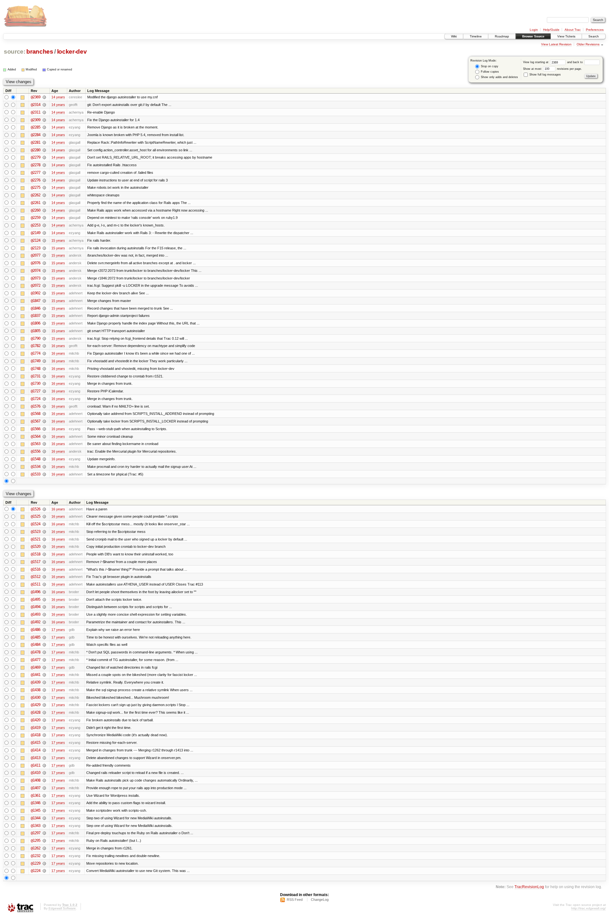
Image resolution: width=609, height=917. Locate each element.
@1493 (35, 614)
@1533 (35, 474)
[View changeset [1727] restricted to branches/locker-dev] (44, 391)
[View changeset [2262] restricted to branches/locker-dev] (44, 195)
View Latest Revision (556, 44)
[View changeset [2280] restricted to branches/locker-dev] (44, 150)
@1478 (35, 652)
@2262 (35, 195)
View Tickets (566, 36)
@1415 (35, 742)
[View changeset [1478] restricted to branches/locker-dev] (44, 652)
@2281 (35, 142)
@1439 (35, 682)
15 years (58, 240)
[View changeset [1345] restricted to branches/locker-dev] (44, 810)
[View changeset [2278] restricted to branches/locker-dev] (44, 165)
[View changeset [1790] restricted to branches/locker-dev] (44, 338)
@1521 (35, 539)
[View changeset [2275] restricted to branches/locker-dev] (44, 187)
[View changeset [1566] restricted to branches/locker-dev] (44, 429)
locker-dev (72, 51)
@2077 (35, 255)
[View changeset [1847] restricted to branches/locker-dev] (44, 300)
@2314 (35, 104)
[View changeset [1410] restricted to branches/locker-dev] (44, 772)
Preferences (595, 29)
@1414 (35, 750)
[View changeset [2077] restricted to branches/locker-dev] (44, 255)
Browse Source (533, 36)
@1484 (35, 644)
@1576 (35, 406)
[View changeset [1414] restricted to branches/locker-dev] (44, 750)
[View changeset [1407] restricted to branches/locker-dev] (44, 788)
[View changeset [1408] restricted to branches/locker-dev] (44, 780)
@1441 (35, 674)
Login (534, 29)
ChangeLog (320, 899)
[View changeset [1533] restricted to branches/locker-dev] (44, 474)
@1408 (35, 780)
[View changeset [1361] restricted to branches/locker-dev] (44, 795)
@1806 (35, 323)
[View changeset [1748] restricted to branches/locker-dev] (44, 368)
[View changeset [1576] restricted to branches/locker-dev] (44, 406)
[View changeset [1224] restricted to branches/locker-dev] (44, 870)
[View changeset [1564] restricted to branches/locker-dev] (44, 436)
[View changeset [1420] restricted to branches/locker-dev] (44, 720)
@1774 (35, 353)
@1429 (35, 705)
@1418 (35, 735)
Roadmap (502, 36)
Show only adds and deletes (499, 77)
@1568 (35, 413)
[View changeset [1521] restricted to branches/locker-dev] (44, 539)
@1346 (35, 803)
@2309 (35, 120)
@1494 (35, 607)
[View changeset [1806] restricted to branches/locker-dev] (44, 323)
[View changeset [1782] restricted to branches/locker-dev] (44, 346)
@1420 (35, 720)
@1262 (35, 848)
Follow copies (489, 71)
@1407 (35, 788)
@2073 (35, 278)
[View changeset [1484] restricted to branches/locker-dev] (44, 644)
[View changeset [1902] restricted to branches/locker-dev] (44, 293)
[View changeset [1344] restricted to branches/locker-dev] (44, 818)
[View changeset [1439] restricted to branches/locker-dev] (44, 682)
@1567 (35, 421)
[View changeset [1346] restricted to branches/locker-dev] (44, 803)
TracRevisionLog (529, 887)
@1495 (35, 599)
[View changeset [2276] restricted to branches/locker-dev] (44, 180)
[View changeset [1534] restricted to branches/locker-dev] (44, 466)
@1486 (35, 629)
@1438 (35, 690)
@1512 (35, 576)
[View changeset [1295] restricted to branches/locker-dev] (44, 840)
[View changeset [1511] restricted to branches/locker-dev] (44, 584)
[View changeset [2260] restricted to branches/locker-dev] (44, 210)
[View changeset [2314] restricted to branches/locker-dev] (44, 104)
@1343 (35, 825)
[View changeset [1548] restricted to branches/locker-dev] (44, 459)
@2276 (35, 180)
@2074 (35, 270)
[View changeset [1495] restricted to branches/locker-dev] (44, 599)
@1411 (35, 765)
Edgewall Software (62, 908)
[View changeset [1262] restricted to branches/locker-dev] (44, 848)
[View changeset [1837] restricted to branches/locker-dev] (44, 315)
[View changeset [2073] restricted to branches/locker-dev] (44, 278)
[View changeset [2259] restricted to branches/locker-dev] (44, 217)
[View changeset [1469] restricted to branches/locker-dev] (44, 667)
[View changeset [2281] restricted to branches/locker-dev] (44, 142)
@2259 (35, 217)
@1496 (35, 592)
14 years (58, 97)
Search (593, 36)
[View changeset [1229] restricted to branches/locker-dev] (44, 863)
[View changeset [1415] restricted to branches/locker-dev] (44, 742)
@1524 (35, 524)
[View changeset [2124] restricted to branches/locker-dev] (44, 240)
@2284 (35, 135)
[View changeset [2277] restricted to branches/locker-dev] (44, 172)
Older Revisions (588, 44)
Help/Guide (551, 29)
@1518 (35, 554)
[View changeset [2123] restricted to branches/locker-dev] (44, 248)
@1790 (35, 338)
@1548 (35, 459)
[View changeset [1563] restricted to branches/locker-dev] (44, 444)
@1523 (35, 531)
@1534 (35, 466)
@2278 (35, 165)
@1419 (35, 727)
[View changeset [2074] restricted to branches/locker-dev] (44, 270)
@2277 (35, 172)
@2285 (35, 127)
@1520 (35, 546)
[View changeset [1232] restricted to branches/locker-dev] (44, 856)
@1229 (35, 863)
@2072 (35, 285)
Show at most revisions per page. (552, 68)
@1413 (35, 758)
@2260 (35, 210)
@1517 (35, 562)
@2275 (35, 187)
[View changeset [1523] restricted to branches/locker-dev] (44, 531)
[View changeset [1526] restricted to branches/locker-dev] (44, 509)
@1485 (35, 637)
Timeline (476, 36)
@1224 (35, 870)
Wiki (454, 36)
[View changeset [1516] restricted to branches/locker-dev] (44, 569)
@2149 (35, 233)
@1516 (35, 569)
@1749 (35, 361)
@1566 (35, 429)
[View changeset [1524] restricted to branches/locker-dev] (44, 524)
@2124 (35, 240)
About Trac (573, 29)
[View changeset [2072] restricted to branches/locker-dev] (44, 285)
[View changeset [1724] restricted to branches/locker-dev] (44, 398)
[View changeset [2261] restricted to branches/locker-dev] (44, 202)
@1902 (35, 293)
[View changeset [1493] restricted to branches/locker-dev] (44, 614)
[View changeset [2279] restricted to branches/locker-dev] (44, 157)
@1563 (35, 444)
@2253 (35, 225)
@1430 (35, 697)
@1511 (35, 584)
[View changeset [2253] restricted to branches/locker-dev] (44, 225)
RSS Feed (295, 899)
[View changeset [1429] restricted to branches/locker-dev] (44, 705)
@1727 (35, 391)
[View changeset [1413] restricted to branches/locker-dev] (44, 758)
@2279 (35, 157)
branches (39, 51)
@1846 (35, 308)
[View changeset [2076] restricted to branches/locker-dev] (44, 263)
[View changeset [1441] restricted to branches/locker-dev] (44, 674)
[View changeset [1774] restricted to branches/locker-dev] (44, 353)
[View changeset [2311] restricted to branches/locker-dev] (44, 112)
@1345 (35, 810)
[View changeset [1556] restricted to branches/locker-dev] (44, 451)
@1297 (35, 833)
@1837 (35, 315)
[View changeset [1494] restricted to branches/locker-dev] (44, 607)
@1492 (35, 622)
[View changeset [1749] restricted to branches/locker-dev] (44, 361)
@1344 (35, 818)
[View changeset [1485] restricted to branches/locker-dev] (44, 637)
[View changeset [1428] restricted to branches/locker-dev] (44, 712)
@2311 (35, 112)
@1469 (35, 667)
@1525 (35, 516)
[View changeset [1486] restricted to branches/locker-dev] (44, 629)
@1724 (35, 398)
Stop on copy (489, 66)
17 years (58, 630)
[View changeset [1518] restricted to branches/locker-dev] (44, 554)
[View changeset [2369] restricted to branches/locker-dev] (44, 97)
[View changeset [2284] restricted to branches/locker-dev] (44, 135)
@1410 (35, 772)
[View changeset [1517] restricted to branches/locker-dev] (44, 562)
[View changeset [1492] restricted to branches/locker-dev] (44, 622)
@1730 (35, 383)
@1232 (35, 856)
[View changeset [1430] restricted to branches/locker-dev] (44, 697)
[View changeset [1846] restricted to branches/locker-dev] (44, 308)
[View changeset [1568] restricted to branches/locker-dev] (44, 413)
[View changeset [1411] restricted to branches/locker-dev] (44, 765)
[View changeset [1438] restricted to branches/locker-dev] (44, 690)
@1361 (35, 795)
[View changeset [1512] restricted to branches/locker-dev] (44, 576)
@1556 (35, 451)
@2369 (35, 97)
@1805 (35, 331)
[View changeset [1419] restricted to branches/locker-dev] (44, 727)
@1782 (35, 346)
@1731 (35, 376)
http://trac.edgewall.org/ (588, 908)
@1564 (35, 436)
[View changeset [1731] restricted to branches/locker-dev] (44, 376)
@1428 (35, 712)
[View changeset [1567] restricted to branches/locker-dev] (44, 421)
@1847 (35, 300)
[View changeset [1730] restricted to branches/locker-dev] (44, 383)
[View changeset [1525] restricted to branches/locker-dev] (44, 516)
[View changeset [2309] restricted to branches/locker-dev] (44, 120)
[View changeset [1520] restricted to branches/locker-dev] (44, 546)
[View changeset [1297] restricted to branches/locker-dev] (44, 833)
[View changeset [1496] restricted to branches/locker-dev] (44, 592)
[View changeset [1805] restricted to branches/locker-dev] (44, 331)
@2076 (35, 263)
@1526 (35, 509)
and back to (575, 62)
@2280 (35, 150)
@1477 (35, 660)
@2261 (35, 202)
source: (14, 51)
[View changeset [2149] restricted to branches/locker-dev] (44, 233)
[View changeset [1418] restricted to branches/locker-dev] (44, 735)
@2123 (35, 248)
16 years (58, 346)
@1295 (35, 840)
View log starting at (536, 62)
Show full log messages (544, 74)
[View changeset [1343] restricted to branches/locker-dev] (44, 825)
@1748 (35, 368)
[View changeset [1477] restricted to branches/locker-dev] (44, 660)
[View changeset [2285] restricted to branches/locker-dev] (44, 127)
